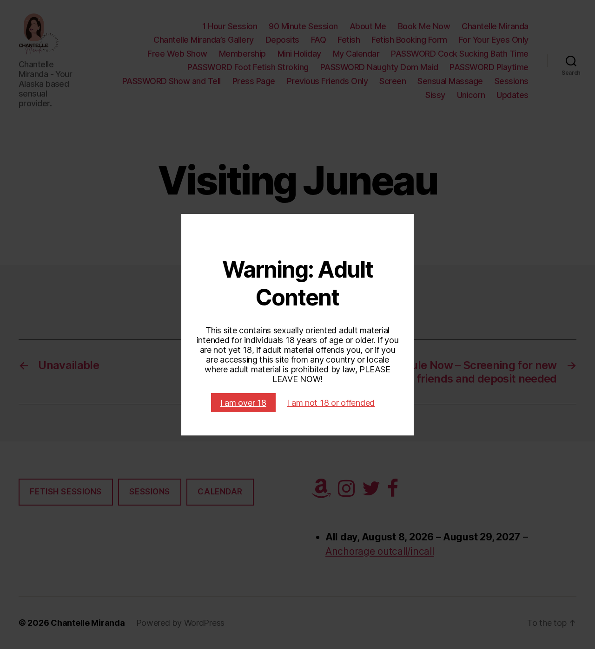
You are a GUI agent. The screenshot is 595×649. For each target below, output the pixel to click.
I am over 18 (243, 403)
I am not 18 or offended (331, 403)
